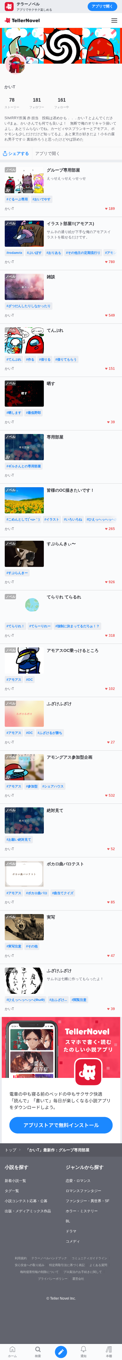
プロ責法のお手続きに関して (82, 1271)
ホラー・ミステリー (82, 1211)
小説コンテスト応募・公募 (26, 1201)
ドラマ (71, 1231)
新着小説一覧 (15, 1181)
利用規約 (21, 1258)
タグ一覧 (12, 1191)
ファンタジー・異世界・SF (87, 1201)
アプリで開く (102, 6)
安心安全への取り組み (29, 1265)
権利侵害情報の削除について (39, 1271)
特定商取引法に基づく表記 (67, 1265)
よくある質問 (98, 1265)
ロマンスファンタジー (83, 1191)
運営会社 (78, 1278)
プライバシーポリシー (53, 1278)
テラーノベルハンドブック (49, 1258)
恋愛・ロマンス (78, 1181)
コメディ (73, 1241)
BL (68, 1221)
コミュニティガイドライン (89, 1258)
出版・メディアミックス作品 (28, 1211)
